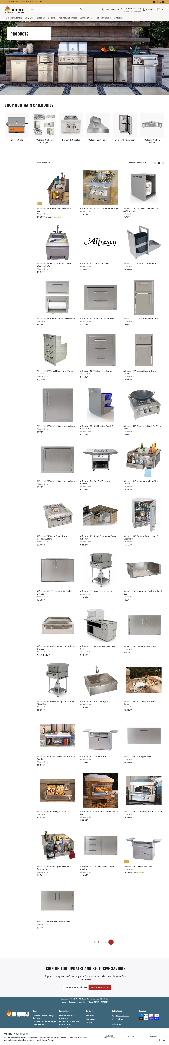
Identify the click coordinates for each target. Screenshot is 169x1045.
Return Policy (65, 1025)
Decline (153, 1036)
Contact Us (118, 18)
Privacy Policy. (47, 1040)
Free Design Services (67, 18)
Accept (131, 1036)
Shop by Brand (104, 18)
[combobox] (56, 9)
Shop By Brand (39, 1025)
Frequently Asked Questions (66, 1016)
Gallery (89, 1022)
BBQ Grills (29, 18)
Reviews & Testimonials (69, 1021)
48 (105, 942)
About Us (90, 1015)
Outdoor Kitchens (14, 18)
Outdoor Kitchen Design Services (43, 1016)
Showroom (90, 1019)
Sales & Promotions (46, 18)
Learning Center (87, 18)
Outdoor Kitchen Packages (44, 1021)
